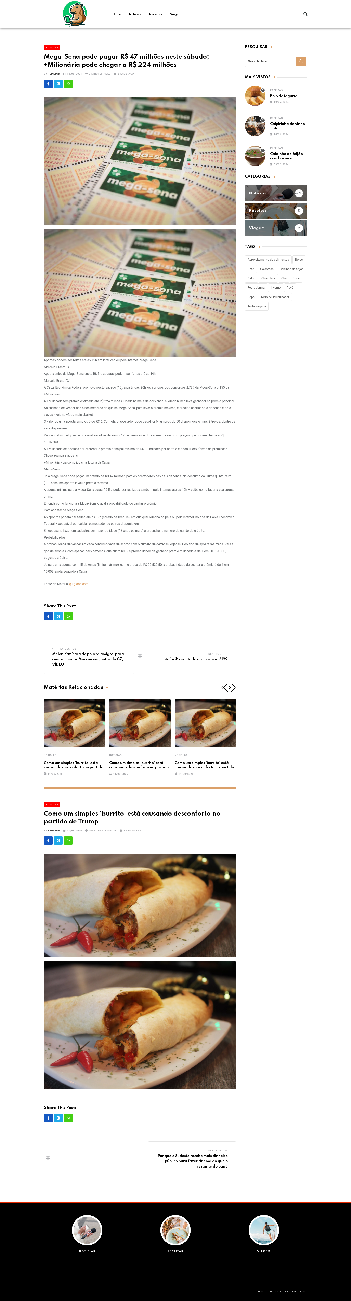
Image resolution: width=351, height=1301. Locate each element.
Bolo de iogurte (283, 96)
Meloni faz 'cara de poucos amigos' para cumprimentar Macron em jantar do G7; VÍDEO (88, 659)
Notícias (135, 14)
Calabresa (267, 269)
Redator (54, 73)
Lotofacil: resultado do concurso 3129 (194, 659)
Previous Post (67, 648)
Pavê (290, 287)
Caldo (251, 278)
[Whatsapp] (68, 84)
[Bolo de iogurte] (255, 96)
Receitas (155, 14)
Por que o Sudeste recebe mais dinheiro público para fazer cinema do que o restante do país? (193, 1161)
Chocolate (268, 278)
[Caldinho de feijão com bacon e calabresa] (255, 156)
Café (251, 269)
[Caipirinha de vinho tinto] (255, 126)
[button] (305, 14)
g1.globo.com (78, 584)
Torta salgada (257, 306)
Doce (296, 278)
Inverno (276, 287)
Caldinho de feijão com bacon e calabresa (286, 158)
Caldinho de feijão (292, 269)
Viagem (175, 14)
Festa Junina (256, 287)
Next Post (215, 654)
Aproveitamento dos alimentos (268, 259)
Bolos (299, 259)
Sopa (251, 297)
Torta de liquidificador (275, 297)
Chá (284, 278)
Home (117, 14)
